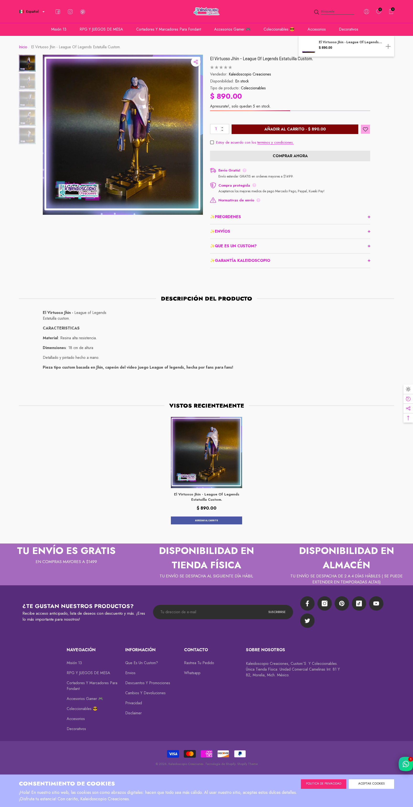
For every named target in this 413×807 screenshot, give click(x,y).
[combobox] (337, 12)
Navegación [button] (81, 650)
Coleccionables (253, 88)
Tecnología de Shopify (220, 764)
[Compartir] (196, 62)
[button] (43, 12)
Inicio (23, 47)
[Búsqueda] (334, 12)
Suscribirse (277, 612)
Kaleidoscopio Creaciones (250, 74)
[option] (123, 135)
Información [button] (140, 650)
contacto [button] (196, 650)
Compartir (196, 62)
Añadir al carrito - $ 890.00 (295, 129)
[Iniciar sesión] (366, 11)
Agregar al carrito (206, 520)
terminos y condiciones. (275, 142)
